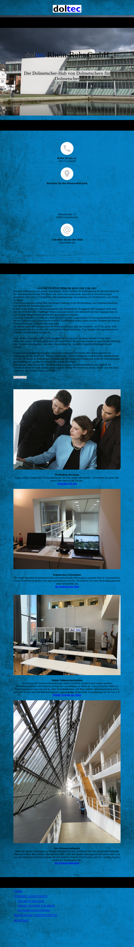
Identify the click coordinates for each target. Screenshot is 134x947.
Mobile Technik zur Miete (67, 695)
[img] (67, 8)
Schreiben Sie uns (67, 483)
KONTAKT (21, 920)
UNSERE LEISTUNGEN (30, 896)
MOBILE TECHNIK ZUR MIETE (36, 905)
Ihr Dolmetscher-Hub (67, 586)
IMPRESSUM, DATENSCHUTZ (35, 915)
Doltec (18, 891)
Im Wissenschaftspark (67, 863)
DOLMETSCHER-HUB (31, 901)
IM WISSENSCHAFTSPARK (34, 910)
